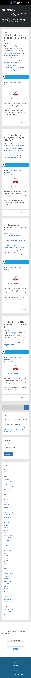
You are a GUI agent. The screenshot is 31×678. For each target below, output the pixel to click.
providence (7, 60)
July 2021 (6, 492)
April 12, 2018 (8, 233)
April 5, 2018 (7, 330)
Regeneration (19, 340)
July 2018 (6, 584)
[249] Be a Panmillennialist (11, 422)
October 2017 (7, 607)
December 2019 (8, 540)
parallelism (13, 245)
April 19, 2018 (8, 143)
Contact (15, 668)
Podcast (6, 32)
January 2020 (7, 538)
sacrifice (13, 60)
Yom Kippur (13, 70)
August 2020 (7, 520)
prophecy (12, 340)
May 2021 (6, 497)
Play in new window (15, 82)
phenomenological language (12, 247)
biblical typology (8, 48)
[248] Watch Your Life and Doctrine (13, 424)
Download (7, 85)
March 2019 (7, 563)
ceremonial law (18, 48)
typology (14, 65)
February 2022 (8, 474)
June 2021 (6, 494)
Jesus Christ (11, 58)
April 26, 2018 (8, 43)
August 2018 (7, 581)
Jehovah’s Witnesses (14, 150)
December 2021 (8, 479)
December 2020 (8, 510)
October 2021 (7, 484)
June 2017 (6, 617)
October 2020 (7, 515)
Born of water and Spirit (17, 145)
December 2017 (8, 601)
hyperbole (22, 240)
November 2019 (8, 543)
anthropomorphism (16, 235)
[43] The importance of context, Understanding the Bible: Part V (14, 137)
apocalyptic (14, 333)
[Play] (15, 77)
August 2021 (7, 489)
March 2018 (7, 594)
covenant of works (13, 53)
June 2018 (6, 586)
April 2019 (6, 561)
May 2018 (6, 589)
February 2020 (8, 535)
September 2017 (8, 609)
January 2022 (7, 476)
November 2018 (8, 573)
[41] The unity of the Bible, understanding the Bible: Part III (15, 324)
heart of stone (8, 335)
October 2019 (7, 545)
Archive (16, 662)
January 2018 (7, 599)
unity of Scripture (17, 155)
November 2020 (8, 512)
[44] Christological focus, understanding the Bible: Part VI (15, 38)
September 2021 (8, 487)
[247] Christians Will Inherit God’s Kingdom (15, 427)
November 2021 (8, 482)
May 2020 (6, 527)
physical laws (18, 58)
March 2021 (7, 502)
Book (15, 671)
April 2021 (6, 499)
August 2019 (7, 550)
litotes (5, 243)
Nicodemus (10, 337)
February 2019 (8, 566)
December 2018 (8, 571)
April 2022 (6, 469)
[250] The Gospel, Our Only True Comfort (15, 419)
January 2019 (7, 568)
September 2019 (8, 548)
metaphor (11, 243)
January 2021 (7, 507)
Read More (24, 122)
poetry (22, 247)
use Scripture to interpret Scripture (14, 255)
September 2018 (8, 579)
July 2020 (6, 522)
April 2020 (6, 530)
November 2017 (8, 604)
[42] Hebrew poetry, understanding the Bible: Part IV (15, 227)
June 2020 (6, 525)
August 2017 (7, 612)
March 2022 (7, 471)
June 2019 (6, 556)
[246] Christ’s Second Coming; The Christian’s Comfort (13, 430)
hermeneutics (18, 55)
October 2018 (7, 576)
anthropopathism (9, 238)
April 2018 (6, 591)
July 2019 (6, 553)
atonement (21, 46)
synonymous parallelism (10, 250)
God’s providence (9, 55)
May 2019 (6, 558)
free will (21, 53)
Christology (7, 50)
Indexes (15, 665)
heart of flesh (21, 333)
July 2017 (6, 614)
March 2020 (7, 533)
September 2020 (8, 517)
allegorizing (14, 46)
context (13, 50)
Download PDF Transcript (15, 99)
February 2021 (8, 505)
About (15, 660)
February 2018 (8, 596)
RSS (12, 87)
